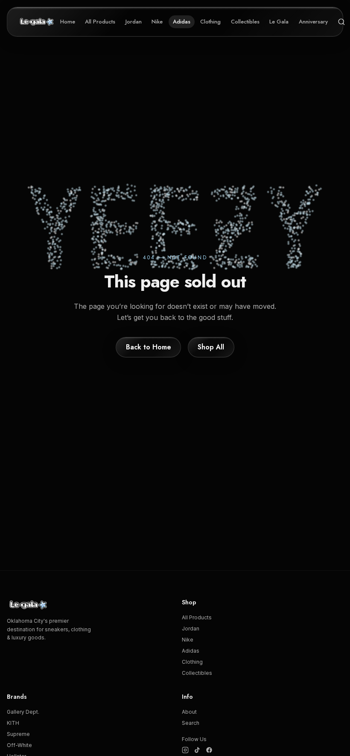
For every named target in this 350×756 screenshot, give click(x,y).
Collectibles (245, 22)
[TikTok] (197, 750)
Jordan (133, 22)
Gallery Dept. (23, 712)
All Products (100, 22)
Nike (157, 22)
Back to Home (148, 347)
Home (67, 22)
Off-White (19, 745)
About (189, 712)
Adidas (181, 22)
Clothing (210, 22)
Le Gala (279, 22)
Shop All (211, 347)
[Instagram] (185, 750)
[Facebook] (209, 750)
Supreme (18, 734)
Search (190, 723)
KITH (13, 723)
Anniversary (313, 22)
